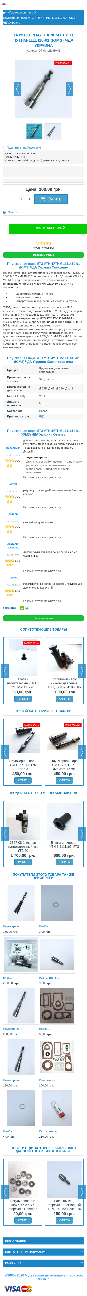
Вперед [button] (69, 89)
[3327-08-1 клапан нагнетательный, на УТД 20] (22, 821)
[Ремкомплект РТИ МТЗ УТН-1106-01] (57, 1057)
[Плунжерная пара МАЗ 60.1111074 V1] (21, 1057)
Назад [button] (17, 89)
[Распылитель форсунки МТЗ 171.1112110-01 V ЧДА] (57, 954)
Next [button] (82, 671)
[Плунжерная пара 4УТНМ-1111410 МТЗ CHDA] (34, 131)
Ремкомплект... (48, 1080)
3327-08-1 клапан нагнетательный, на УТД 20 (23, 846)
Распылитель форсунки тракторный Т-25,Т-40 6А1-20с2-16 (64, 1205)
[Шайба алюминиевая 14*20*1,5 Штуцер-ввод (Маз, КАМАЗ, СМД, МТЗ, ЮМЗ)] (57, 903)
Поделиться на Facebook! (24, 147)
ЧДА (42, 416)
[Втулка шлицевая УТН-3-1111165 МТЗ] (64, 821)
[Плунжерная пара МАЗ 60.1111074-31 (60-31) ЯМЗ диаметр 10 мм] (21, 1006)
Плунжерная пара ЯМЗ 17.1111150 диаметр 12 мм (64, 765)
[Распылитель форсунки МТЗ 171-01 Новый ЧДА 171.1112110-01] (57, 1108)
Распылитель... (49, 977)
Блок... (7, 977)
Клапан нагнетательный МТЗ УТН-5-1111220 (23, 683)
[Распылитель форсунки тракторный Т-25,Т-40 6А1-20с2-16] (64, 1179)
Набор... (44, 1028)
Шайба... (45, 926)
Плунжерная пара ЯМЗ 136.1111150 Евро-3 (22, 765)
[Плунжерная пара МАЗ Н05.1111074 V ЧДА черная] (21, 903)
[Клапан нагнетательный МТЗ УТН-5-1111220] (22, 657)
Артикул (32, 50)
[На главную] (4, 12)
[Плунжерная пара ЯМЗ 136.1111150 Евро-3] (22, 739)
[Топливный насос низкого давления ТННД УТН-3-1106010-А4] (64, 657)
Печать (12, 212)
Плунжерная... (12, 926)
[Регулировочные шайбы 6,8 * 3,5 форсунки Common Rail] (22, 1179)
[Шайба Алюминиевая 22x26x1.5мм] (21, 1108)
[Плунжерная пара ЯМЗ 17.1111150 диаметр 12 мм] (64, 739)
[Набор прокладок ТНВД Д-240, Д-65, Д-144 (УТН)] (57, 1006)
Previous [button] (5, 671)
